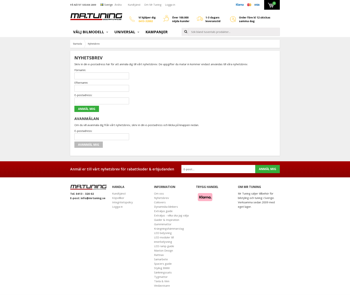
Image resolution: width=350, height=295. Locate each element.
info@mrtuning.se (93, 198)
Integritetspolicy (122, 202)
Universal (125, 31)
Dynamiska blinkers (166, 206)
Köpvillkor (118, 198)
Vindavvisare (162, 285)
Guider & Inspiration (166, 220)
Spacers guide (163, 263)
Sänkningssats (163, 272)
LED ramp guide (164, 246)
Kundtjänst (134, 4)
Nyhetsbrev (161, 198)
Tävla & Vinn (161, 281)
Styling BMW (162, 268)
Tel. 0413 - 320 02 (82, 193)
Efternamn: (81, 82)
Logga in (170, 4)
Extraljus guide (163, 211)
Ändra (118, 4)
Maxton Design (163, 250)
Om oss (159, 193)
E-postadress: (83, 95)
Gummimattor (163, 224)
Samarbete (161, 259)
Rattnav (159, 255)
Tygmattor (161, 277)
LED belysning (163, 233)
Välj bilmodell (89, 31)
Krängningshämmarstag (169, 228)
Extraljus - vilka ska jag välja (171, 215)
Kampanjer (156, 31)
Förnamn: (80, 70)
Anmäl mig (267, 169)
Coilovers (160, 202)
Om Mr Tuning (152, 4)
